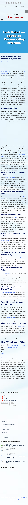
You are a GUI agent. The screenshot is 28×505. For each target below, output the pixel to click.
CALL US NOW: (15, 15)
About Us (4, 434)
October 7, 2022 (8, 454)
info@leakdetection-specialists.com (12, 398)
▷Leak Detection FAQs (7, 426)
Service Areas (5, 437)
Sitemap (17, 499)
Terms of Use (12, 499)
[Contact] (7, 16)
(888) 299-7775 (16, 17)
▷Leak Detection (5, 421)
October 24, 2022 (9, 444)
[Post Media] (3, 446)
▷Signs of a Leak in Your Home (8, 424)
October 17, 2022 (9, 449)
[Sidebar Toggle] (26, 11)
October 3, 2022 (8, 459)
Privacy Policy (24, 497)
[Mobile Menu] (2, 20)
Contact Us (4, 432)
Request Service (5, 429)
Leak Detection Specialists (11, 448)
